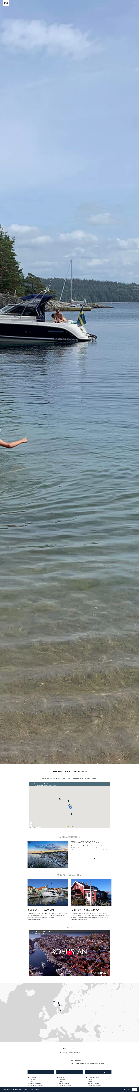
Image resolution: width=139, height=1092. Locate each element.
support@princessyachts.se (65, 1085)
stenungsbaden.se (95, 858)
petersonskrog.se (83, 919)
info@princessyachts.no (35, 1083)
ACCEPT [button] (134, 1089)
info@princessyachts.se (64, 1083)
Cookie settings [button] (127, 1089)
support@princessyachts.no (36, 1085)
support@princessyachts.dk (94, 1085)
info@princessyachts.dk (93, 1083)
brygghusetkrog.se (36, 919)
